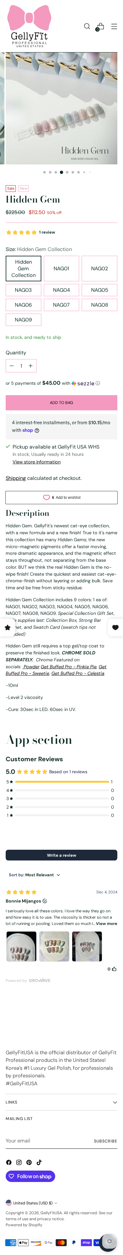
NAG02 (99, 268)
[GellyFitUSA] (29, 26)
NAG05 (99, 290)
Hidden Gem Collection (23, 269)
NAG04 (61, 290)
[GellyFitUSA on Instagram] (19, 1163)
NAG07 (61, 305)
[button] (61, 383)
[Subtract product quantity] (11, 365)
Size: (39, 249)
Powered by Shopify (24, 1224)
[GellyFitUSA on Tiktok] (40, 1163)
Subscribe (105, 1141)
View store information (37, 462)
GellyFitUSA (51, 1212)
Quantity (16, 352)
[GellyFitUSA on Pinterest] (29, 1163)
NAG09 (23, 319)
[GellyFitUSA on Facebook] (9, 1163)
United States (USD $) (33, 1203)
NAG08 (99, 305)
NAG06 (23, 305)
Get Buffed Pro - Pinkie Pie (69, 667)
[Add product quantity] (30, 365)
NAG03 (23, 290)
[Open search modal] (86, 26)
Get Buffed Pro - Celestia (77, 673)
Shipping (16, 478)
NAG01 (61, 268)
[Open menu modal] (114, 26)
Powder (30, 667)
